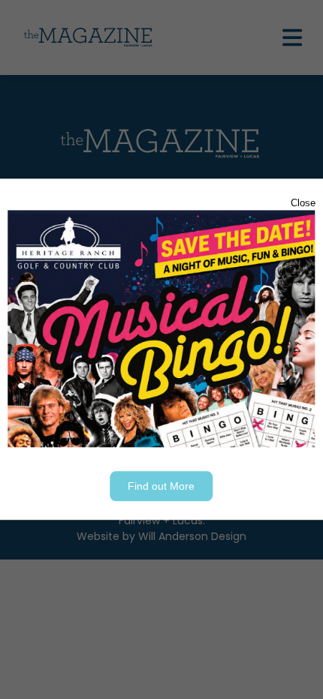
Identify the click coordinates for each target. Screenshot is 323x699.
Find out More (161, 487)
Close (303, 202)
